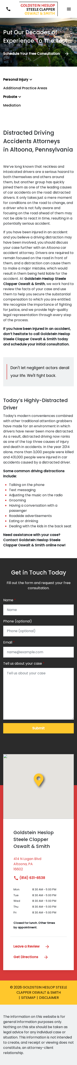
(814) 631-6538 (32, 877)
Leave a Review (26, 946)
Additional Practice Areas (25, 88)
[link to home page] (38, 8)
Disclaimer (49, 997)
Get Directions (26, 956)
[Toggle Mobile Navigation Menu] (69, 9)
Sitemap (28, 997)
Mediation (12, 105)
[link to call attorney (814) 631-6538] (8, 9)
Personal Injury (15, 79)
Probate (10, 96)
